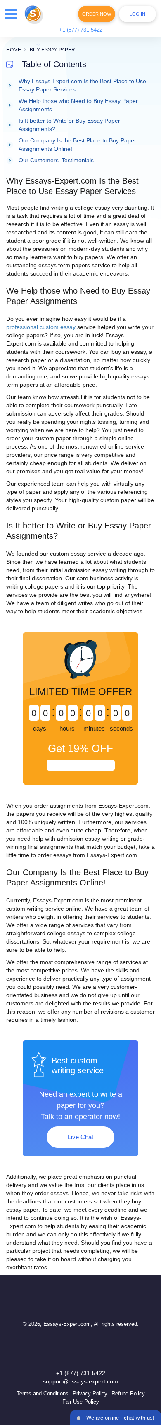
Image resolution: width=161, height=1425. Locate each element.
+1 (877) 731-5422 (80, 30)
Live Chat (80, 1136)
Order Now (96, 14)
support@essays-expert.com (80, 1381)
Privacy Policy (90, 1393)
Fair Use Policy (80, 1402)
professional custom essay (41, 327)
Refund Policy (128, 1393)
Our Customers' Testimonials (56, 160)
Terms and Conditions (43, 1393)
